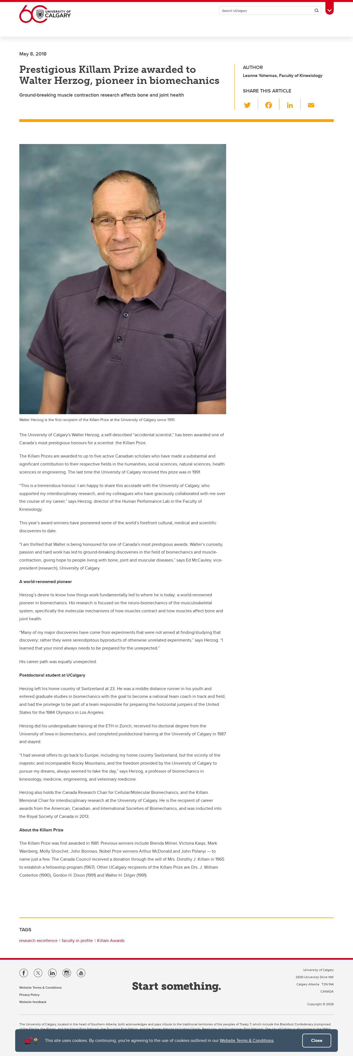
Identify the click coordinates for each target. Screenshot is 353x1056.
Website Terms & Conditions (247, 1040)
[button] (250, 104)
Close (316, 1040)
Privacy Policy (29, 994)
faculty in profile (77, 940)
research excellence (38, 940)
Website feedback (32, 1001)
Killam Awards (110, 940)
